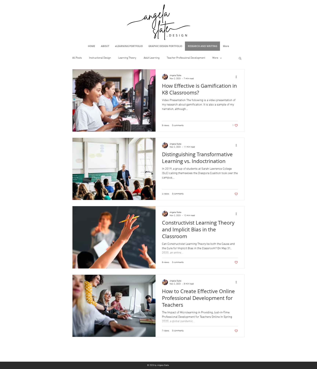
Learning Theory (127, 58)
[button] (240, 58)
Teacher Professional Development (186, 58)
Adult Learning (151, 58)
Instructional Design (100, 58)
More (215, 58)
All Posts (77, 58)
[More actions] (237, 77)
